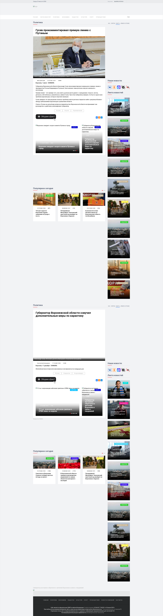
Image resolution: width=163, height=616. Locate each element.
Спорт (92, 17)
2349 (124, 430)
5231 (98, 471)
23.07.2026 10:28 (66, 208)
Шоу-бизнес (123, 403)
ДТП (126, 242)
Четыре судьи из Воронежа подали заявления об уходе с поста (119, 274)
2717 (124, 188)
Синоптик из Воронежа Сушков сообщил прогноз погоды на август (118, 233)
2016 (124, 471)
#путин (66, 110)
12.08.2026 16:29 (116, 145)
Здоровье (74, 390)
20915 (124, 229)
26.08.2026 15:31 (116, 390)
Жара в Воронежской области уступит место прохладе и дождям (93, 212)
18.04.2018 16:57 (44, 143)
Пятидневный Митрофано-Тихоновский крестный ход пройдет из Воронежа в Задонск (44, 213)
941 (123, 127)
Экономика (65, 17)
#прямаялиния (77, 110)
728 (123, 106)
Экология (74, 127)
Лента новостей (45, 17)
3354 (74, 208)
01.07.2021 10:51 (51, 80)
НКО (109, 23)
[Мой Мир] (102, 117)
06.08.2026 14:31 (116, 188)
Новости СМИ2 (38, 419)
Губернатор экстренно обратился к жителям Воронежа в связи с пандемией (90, 405)
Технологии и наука (121, 100)
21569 (124, 145)
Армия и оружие (125, 23)
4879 (124, 270)
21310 (87, 135)
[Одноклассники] (99, 117)
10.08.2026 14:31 (91, 208)
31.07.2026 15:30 (116, 229)
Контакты (119, 600)
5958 (74, 471)
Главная (46, 600)
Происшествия (101, 17)
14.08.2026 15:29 (116, 127)
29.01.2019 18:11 (44, 405)
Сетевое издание (89, 607)
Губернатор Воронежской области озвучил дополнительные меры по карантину (92, 143)
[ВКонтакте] (97, 117)
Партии (113, 23)
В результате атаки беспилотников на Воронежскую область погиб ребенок (68, 213)
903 (123, 390)
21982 (124, 573)
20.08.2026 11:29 (116, 430)
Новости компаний (107, 600)
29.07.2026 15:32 (116, 249)
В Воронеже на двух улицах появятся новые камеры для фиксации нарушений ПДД (119, 110)
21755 (49, 471)
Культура (84, 17)
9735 (52, 405)
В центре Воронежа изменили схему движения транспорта (118, 131)
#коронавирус (78, 373)
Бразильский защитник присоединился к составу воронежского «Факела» (118, 394)
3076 (124, 532)
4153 (49, 208)
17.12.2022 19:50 (90, 134)
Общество (75, 17)
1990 (124, 449)
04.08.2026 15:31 (41, 208)
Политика (56, 17)
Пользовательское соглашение (111, 609)
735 (123, 409)
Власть (118, 23)
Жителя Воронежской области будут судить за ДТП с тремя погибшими (118, 253)
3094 (98, 208)
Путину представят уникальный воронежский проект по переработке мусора (57, 147)
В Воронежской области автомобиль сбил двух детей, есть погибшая (118, 434)
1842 (124, 249)
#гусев (58, 110)
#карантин (66, 373)
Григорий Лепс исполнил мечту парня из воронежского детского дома (118, 413)
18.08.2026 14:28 (116, 106)
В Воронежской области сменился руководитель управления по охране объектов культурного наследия (118, 150)
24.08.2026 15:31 (116, 409)
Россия (35, 17)
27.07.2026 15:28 (116, 270)
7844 (52, 143)
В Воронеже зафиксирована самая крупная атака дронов (117, 192)
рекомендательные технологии (95, 612)
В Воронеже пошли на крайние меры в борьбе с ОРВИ (57, 410)
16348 (87, 396)
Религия (50, 195)
